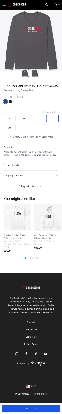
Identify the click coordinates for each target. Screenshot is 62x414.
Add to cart (31, 408)
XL (52, 118)
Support (31, 322)
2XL (9, 127)
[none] (49, 112)
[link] (17, 217)
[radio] (9, 118)
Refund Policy (31, 344)
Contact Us (31, 336)
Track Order (31, 329)
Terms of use (40, 393)
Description (9, 147)
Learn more (47, 136)
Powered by (23, 363)
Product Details (11, 165)
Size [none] (6, 112)
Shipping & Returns (13, 175)
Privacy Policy (22, 393)
